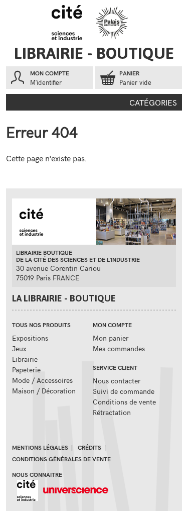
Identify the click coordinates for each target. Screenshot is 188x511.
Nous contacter (116, 380)
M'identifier (46, 82)
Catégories (153, 102)
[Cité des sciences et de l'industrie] (25, 489)
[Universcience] (73, 489)
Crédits (89, 447)
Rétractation (112, 412)
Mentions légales (40, 447)
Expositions (30, 338)
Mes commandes (119, 348)
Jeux (19, 348)
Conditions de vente (124, 401)
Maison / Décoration (44, 390)
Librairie (25, 359)
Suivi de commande (123, 391)
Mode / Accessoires (42, 380)
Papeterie (26, 369)
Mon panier (110, 338)
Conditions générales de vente (61, 459)
